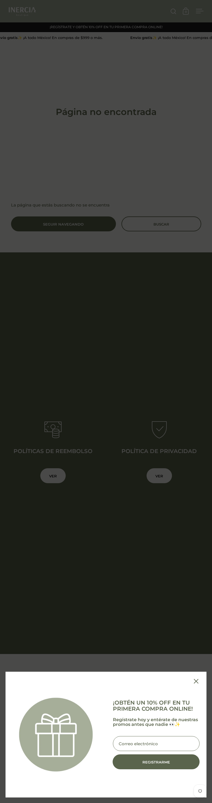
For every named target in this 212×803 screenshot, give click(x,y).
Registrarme (156, 762)
